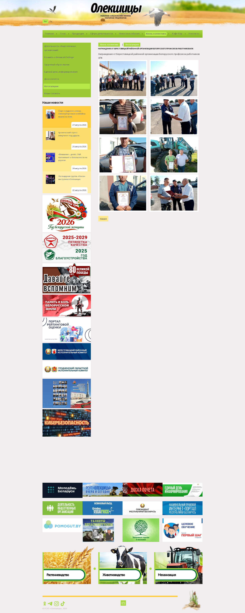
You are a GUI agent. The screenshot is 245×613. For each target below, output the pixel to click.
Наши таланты (52, 93)
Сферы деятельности (101, 33)
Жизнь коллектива (156, 33)
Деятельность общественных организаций (60, 48)
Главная (49, 33)
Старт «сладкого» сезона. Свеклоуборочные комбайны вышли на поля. (72, 114)
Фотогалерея (51, 86)
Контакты (194, 33)
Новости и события (129, 33)
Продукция (78, 33)
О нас (63, 33)
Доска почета (51, 78)
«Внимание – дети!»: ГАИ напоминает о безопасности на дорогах (72, 157)
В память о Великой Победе (59, 57)
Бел (45, 21)
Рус (51, 21)
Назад (103, 218)
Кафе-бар (177, 33)
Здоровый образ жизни (56, 64)
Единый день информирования (61, 71)
